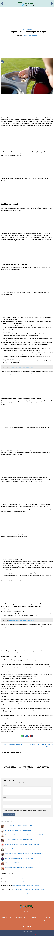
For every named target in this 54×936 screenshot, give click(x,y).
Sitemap (34, 917)
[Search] (52, 3)
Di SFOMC (47, 917)
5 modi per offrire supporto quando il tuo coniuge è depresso (20, 839)
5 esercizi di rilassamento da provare (14, 848)
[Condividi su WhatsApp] (22, 736)
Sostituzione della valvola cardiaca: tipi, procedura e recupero (28, 889)
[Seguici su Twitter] (28, 926)
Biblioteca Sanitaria (27, 29)
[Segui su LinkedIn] (30, 926)
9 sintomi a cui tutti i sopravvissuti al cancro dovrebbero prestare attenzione (24, 853)
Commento (6, 785)
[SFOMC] (27, 3)
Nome (4, 797)
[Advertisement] (27, 19)
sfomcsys (34, 35)
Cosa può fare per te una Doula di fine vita (21, 882)
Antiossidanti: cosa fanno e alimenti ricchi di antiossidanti (19, 867)
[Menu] (2, 3)
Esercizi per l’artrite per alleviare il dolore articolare (26, 767)
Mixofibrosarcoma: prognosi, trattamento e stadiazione (25, 878)
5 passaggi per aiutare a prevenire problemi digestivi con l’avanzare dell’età (43, 767)
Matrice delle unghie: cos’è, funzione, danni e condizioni (26, 885)
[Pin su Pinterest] (29, 736)
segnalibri (41, 741)
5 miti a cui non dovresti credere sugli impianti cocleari (9, 767)
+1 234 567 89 (6, 919)
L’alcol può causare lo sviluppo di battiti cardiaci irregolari (19, 858)
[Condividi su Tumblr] (32, 736)
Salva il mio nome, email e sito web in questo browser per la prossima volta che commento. (26, 810)
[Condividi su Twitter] (27, 736)
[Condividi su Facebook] (24, 736)
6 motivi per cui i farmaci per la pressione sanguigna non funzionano (22, 844)
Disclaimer (33, 919)
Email (4, 804)
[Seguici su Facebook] (23, 926)
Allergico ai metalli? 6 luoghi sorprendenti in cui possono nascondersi (22, 863)
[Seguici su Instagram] (26, 926)
